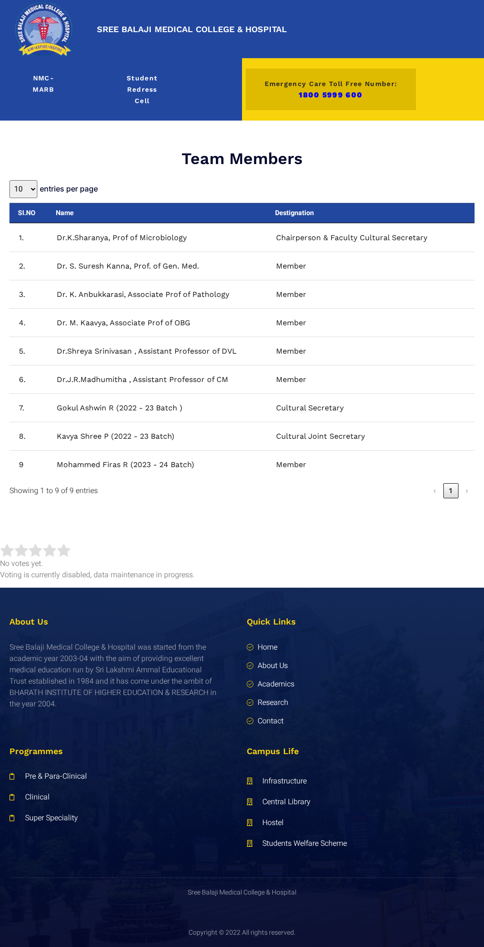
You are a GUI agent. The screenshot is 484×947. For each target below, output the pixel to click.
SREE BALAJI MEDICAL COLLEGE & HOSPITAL (192, 29)
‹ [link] (434, 490)
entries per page (69, 188)
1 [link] (451, 490)
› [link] (467, 490)
